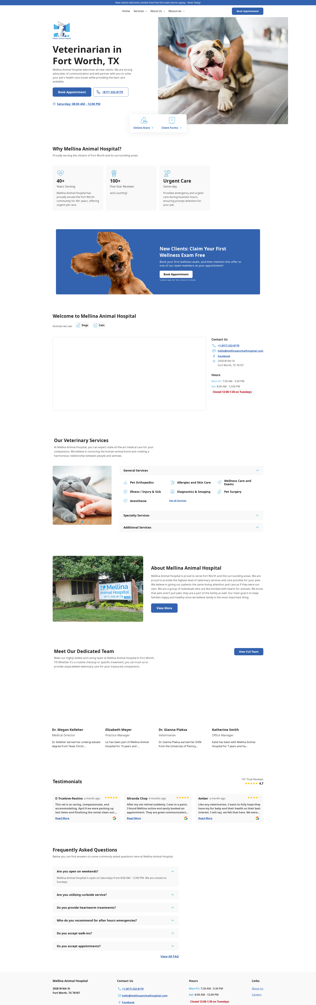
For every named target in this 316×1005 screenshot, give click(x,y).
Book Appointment (248, 11)
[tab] (82, 522)
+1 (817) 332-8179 (133, 989)
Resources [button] (175, 11)
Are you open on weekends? (77, 871)
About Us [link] (257, 988)
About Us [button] (156, 11)
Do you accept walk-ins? (74, 933)
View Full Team (249, 651)
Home (126, 11)
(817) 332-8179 (113, 92)
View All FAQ (169, 956)
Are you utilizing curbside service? (82, 895)
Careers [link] (257, 994)
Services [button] (139, 11)
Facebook (128, 1002)
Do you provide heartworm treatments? (86, 908)
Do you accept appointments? (79, 946)
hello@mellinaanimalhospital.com (145, 995)
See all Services (177, 500)
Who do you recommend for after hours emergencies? (97, 920)
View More (164, 608)
